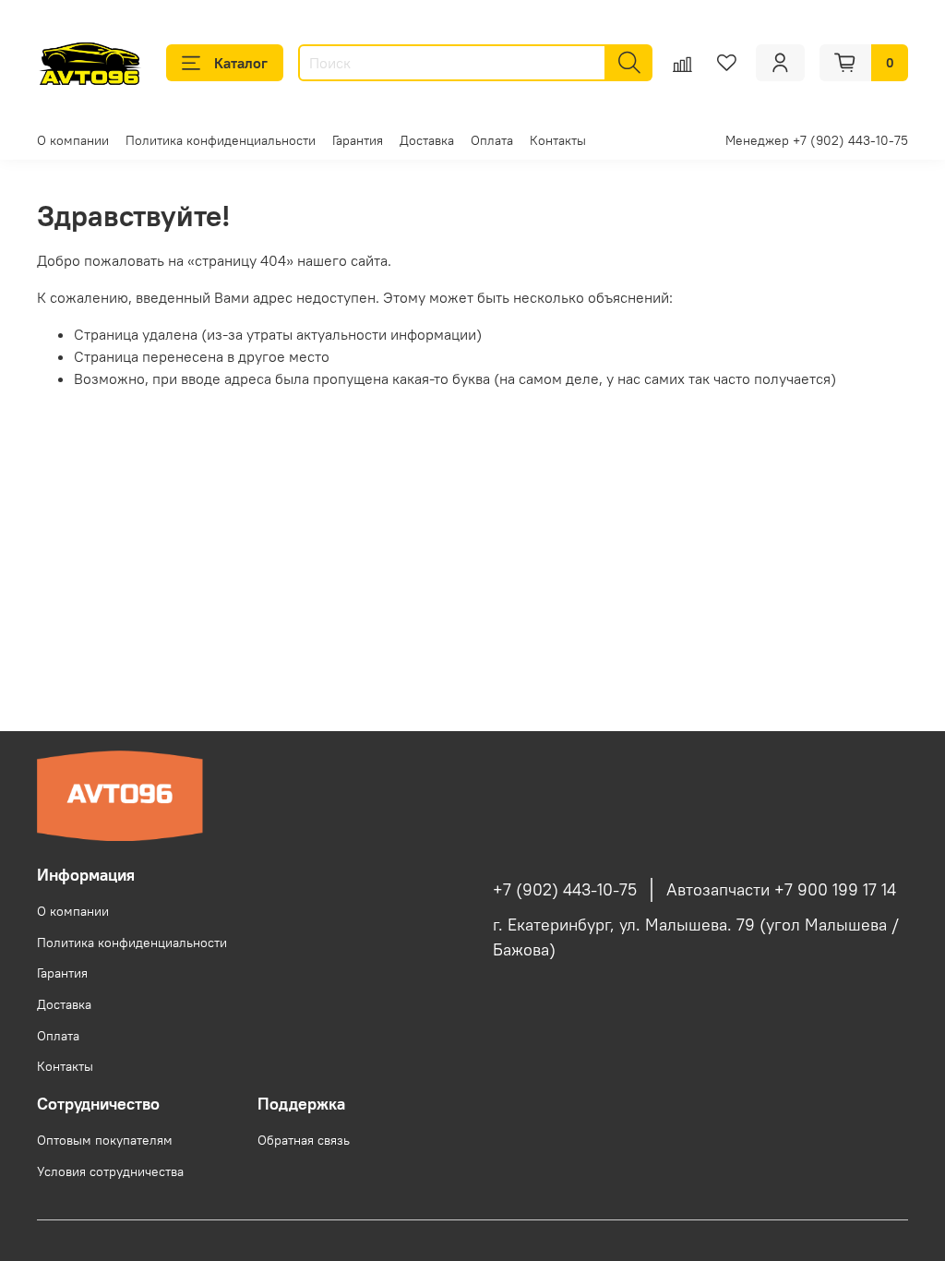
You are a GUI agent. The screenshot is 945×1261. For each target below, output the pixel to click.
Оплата (492, 140)
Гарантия (357, 140)
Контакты (558, 140)
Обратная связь (303, 1140)
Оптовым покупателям (105, 1140)
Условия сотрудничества (110, 1171)
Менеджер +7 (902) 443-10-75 (816, 140)
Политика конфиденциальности (221, 140)
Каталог (241, 63)
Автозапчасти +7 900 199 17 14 (781, 890)
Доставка (427, 140)
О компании (73, 140)
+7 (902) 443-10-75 (565, 890)
